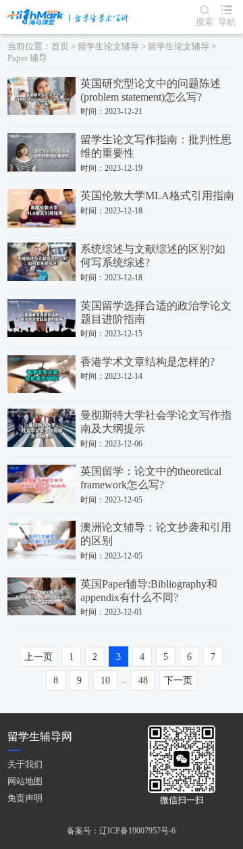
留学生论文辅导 (108, 46)
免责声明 (25, 798)
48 (143, 680)
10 (105, 680)
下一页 (178, 680)
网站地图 (25, 781)
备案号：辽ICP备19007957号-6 (121, 830)
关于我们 (25, 764)
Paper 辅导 (27, 58)
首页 (60, 46)
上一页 (38, 657)
